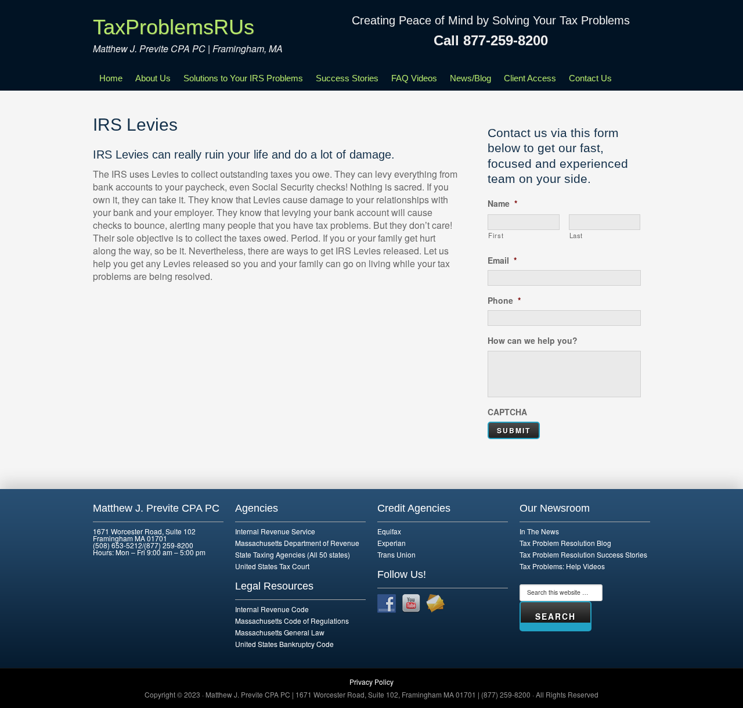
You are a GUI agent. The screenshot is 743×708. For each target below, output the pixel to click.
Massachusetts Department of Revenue (297, 543)
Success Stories (347, 78)
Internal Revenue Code (272, 609)
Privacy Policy (371, 682)
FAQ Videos (414, 78)
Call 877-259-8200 (491, 40)
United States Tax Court (272, 566)
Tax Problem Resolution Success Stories (583, 554)
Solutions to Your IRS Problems (243, 78)
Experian (391, 543)
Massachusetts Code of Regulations (292, 621)
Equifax (389, 531)
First (495, 235)
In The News (539, 531)
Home (110, 78)
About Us (153, 78)
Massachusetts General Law (279, 632)
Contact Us (590, 78)
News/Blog (470, 78)
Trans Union (396, 554)
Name (502, 203)
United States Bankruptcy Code (284, 644)
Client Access (530, 78)
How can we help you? (533, 340)
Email (502, 260)
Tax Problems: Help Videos (562, 566)
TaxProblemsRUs (173, 27)
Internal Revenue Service (275, 531)
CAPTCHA (507, 412)
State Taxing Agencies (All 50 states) (292, 554)
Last (576, 235)
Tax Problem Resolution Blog (565, 543)
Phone (504, 300)
